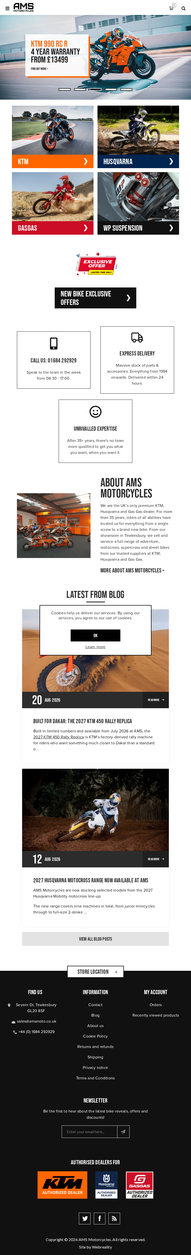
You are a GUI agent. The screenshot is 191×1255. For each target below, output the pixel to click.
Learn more (96, 647)
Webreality (102, 1247)
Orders (156, 1005)
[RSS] (114, 1218)
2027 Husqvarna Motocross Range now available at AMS (90, 880)
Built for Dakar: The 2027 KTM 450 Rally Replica (82, 721)
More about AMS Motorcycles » (132, 570)
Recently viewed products (156, 1015)
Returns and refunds (95, 1046)
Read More (153, 700)
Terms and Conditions (95, 1078)
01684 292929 (62, 360)
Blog (95, 1015)
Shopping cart (174, 5)
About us (95, 1026)
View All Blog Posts (95, 939)
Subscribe (123, 1131)
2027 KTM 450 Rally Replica (58, 737)
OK (95, 635)
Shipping (95, 1057)
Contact (95, 1005)
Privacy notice (95, 1067)
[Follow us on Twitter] (85, 1218)
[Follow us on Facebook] (99, 1218)
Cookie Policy (95, 1036)
